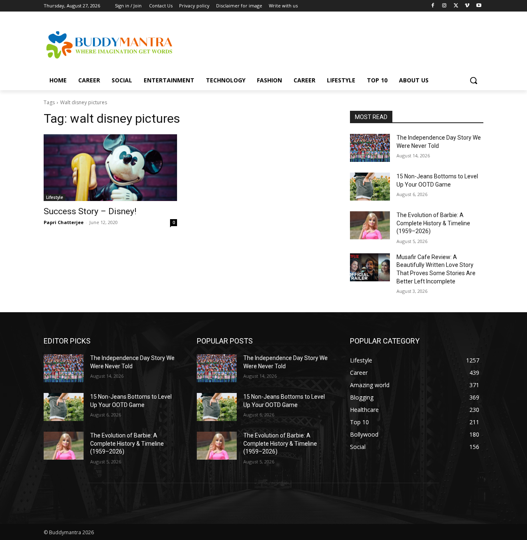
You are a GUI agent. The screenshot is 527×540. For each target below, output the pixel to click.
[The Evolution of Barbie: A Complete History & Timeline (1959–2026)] (370, 225)
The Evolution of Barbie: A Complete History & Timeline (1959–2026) (433, 223)
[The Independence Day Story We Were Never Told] (370, 148)
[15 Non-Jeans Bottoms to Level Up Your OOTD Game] (370, 187)
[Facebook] (433, 6)
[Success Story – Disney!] (110, 167)
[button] (473, 80)
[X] (456, 6)
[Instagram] (444, 6)
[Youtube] (478, 6)
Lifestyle (54, 197)
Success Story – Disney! (90, 211)
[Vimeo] (467, 6)
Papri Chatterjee (64, 222)
